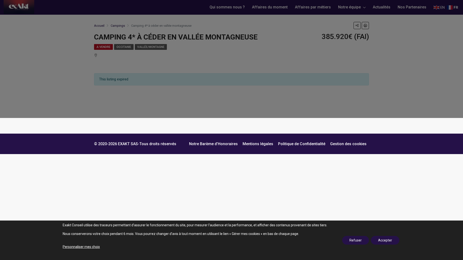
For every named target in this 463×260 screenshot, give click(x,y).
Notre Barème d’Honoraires (213, 144)
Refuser (355, 240)
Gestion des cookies (348, 144)
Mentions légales (258, 144)
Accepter (385, 240)
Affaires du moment (270, 7)
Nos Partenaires (412, 7)
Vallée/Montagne (150, 47)
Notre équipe (349, 7)
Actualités (381, 7)
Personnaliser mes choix (81, 247)
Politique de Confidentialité (301, 144)
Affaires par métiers (313, 7)
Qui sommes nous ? (227, 7)
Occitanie (123, 47)
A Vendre (103, 47)
